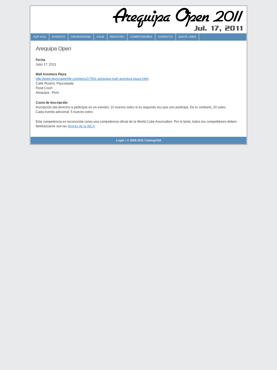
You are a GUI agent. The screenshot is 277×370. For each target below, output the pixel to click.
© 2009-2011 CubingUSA (144, 140)
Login (120, 140)
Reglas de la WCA (81, 126)
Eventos (58, 36)
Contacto (165, 36)
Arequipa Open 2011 (176, 16)
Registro (117, 36)
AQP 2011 (39, 36)
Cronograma (81, 36)
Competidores (141, 36)
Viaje (100, 36)
